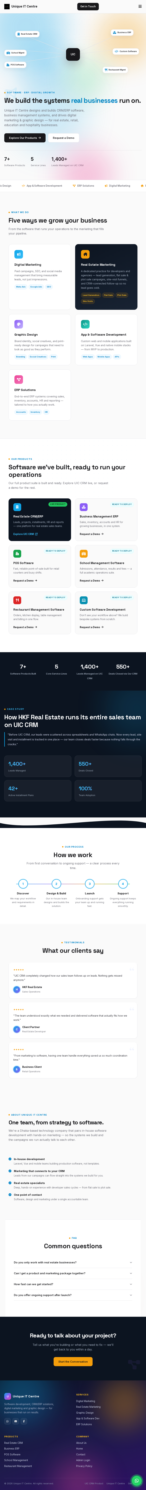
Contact (80, 1454)
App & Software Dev (88, 1418)
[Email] (15, 1421)
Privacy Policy (84, 1466)
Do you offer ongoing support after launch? (43, 1295)
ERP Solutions (84, 1424)
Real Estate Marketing (88, 1406)
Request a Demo (63, 137)
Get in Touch (88, 6)
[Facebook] (24, 1421)
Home (79, 1448)
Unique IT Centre (24, 6)
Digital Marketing (85, 1401)
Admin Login (83, 1460)
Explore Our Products (23, 137)
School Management (16, 1460)
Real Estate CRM (13, 1442)
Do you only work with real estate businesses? (45, 1262)
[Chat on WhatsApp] (137, 1481)
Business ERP (11, 1448)
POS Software (12, 1454)
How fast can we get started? (33, 1284)
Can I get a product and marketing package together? (49, 1273)
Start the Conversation (73, 1361)
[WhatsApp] (7, 1421)
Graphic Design (85, 1412)
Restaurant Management (18, 1466)
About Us (81, 1442)
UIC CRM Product (94, 1483)
